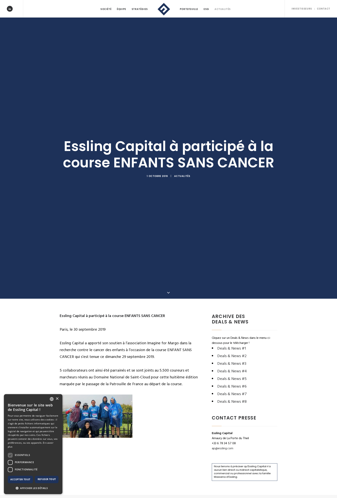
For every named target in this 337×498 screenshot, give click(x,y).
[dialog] (33, 444)
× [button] (57, 398)
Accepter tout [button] (20, 479)
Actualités (223, 9)
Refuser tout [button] (47, 479)
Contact (323, 8)
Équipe (121, 9)
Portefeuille (189, 9)
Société (105, 9)
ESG (206, 9)
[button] (33, 488)
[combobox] (52, 399)
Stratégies (140, 9)
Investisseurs (302, 8)
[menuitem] (106, 9)
